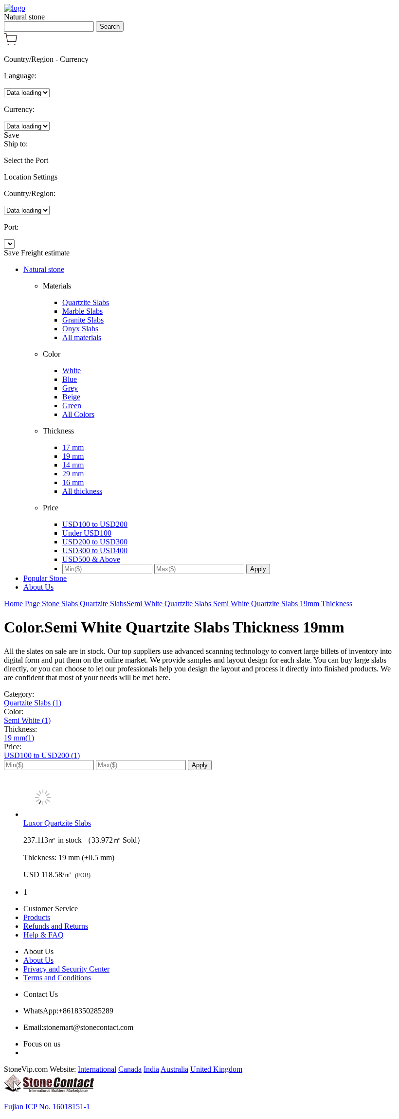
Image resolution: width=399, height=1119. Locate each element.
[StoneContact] (49, 1090)
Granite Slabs (83, 320)
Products (36, 917)
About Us (38, 587)
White (71, 370)
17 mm (73, 447)
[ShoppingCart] (11, 42)
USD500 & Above (91, 559)
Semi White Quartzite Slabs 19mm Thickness (282, 603)
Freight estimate (45, 253)
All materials (81, 337)
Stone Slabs (61, 603)
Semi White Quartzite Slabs (170, 603)
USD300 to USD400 (94, 550)
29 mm (73, 473)
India (151, 1069)
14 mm (73, 465)
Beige (71, 397)
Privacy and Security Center (66, 969)
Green (71, 405)
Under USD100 (86, 533)
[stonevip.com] (14, 8)
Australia (174, 1069)
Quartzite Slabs (85, 302)
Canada (130, 1069)
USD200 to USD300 (94, 542)
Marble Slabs (82, 311)
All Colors (78, 414)
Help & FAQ (43, 935)
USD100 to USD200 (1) (42, 755)
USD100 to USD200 (94, 524)
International (97, 1069)
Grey (70, 388)
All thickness (82, 491)
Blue (69, 379)
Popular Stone (45, 578)
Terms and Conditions (57, 978)
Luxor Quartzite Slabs (57, 823)
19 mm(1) (19, 738)
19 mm (73, 456)
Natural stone (43, 269)
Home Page (23, 603)
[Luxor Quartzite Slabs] (209, 798)
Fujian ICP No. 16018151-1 (47, 1106)
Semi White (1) (27, 720)
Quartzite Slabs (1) (32, 703)
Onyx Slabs (80, 329)
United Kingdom (216, 1069)
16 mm (73, 482)
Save (11, 135)
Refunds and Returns (55, 926)
